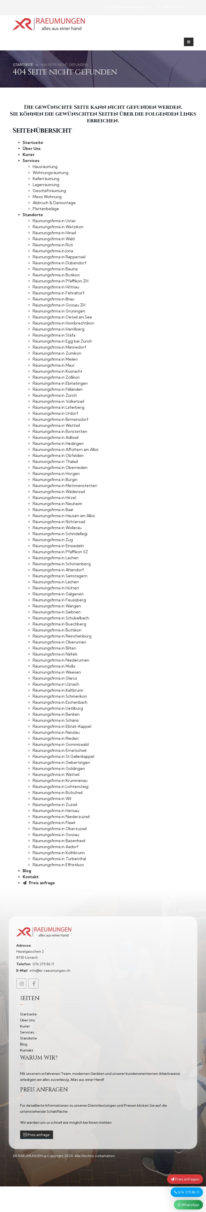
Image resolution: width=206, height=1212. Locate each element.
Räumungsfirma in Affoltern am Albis (65, 449)
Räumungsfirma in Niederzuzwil (61, 816)
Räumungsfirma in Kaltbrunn (58, 690)
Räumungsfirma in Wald (54, 238)
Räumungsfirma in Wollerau (57, 527)
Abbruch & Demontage (54, 202)
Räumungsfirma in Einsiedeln (58, 545)
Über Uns (32, 148)
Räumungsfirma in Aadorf (56, 846)
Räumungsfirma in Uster (54, 220)
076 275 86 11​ (174, 7)
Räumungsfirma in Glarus (55, 678)
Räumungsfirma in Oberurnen (59, 642)
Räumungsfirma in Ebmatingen (60, 383)
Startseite (33, 142)
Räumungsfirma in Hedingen (58, 443)
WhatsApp (190, 1204)
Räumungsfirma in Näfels (55, 654)
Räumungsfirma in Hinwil (54, 232)
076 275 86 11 (188, 1192)
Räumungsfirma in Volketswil (58, 401)
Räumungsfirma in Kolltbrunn (59, 852)
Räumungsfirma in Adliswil (56, 437)
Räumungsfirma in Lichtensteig (60, 786)
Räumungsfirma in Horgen (56, 473)
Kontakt (31, 876)
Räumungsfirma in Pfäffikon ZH (60, 281)
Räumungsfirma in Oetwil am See (62, 317)
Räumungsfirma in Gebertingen (61, 762)
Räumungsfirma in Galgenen (58, 594)
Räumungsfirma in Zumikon (57, 353)
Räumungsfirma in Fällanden (58, 389)
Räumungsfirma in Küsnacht (57, 371)
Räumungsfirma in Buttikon (57, 630)
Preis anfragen (186, 1179)
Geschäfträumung (49, 190)
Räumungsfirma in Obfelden (58, 455)
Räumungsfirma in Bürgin (55, 479)
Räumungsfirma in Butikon (56, 275)
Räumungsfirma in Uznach (56, 684)
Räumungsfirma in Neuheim (57, 503)
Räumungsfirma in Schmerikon (60, 696)
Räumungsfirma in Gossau (56, 834)
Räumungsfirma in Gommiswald (61, 744)
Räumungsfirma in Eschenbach (60, 702)
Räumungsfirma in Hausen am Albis (64, 515)
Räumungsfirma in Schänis (56, 720)
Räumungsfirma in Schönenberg (62, 563)
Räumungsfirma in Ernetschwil (59, 750)
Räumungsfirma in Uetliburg (58, 708)
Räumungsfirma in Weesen (57, 672)
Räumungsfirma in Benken (56, 714)
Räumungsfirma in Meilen (55, 359)
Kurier (29, 154)
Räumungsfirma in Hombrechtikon (63, 323)
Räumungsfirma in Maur (54, 365)
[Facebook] (33, 984)
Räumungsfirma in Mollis (54, 666)
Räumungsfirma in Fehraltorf (58, 293)
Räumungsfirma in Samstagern (60, 576)
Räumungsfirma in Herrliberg (58, 329)
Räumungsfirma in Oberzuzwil (60, 828)
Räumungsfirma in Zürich (55, 395)
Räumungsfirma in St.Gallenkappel (63, 756)
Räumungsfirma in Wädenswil (59, 491)
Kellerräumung (46, 178)
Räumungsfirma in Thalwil (55, 461)
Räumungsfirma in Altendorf (58, 570)
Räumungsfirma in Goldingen (59, 768)
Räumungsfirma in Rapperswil (59, 257)
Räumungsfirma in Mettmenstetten (65, 485)
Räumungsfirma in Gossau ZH (59, 305)
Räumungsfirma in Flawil (54, 822)
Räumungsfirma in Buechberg (59, 624)
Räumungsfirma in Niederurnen (61, 660)
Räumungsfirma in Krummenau (60, 780)
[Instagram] (21, 984)
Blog (27, 870)
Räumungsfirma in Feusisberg (59, 600)
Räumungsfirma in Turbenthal (59, 858)
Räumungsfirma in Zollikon (56, 377)
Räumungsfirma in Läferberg (58, 407)
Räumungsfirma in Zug (53, 539)
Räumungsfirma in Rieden (56, 738)
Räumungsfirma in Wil (52, 798)
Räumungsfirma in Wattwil (56, 774)
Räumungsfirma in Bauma (55, 269)
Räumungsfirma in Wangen (57, 606)
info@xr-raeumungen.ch (129, 7)
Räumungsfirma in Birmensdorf (60, 419)
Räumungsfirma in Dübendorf (59, 263)
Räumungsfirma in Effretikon (58, 864)
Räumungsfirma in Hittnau (56, 287)
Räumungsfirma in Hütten (56, 588)
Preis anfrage (41, 882)
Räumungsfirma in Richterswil (59, 521)
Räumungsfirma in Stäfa (54, 335)
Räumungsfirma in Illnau (53, 299)
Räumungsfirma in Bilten (54, 648)
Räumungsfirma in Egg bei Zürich (62, 341)
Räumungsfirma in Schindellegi (60, 533)
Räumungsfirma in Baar (53, 509)
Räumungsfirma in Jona (53, 251)
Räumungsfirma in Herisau (56, 810)
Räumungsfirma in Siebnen (57, 612)
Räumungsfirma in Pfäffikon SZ (60, 551)
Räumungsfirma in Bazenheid (59, 840)
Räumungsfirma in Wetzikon (58, 226)
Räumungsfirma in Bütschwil (58, 792)
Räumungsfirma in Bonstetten (60, 431)
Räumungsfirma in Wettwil (56, 425)
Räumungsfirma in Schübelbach (61, 618)
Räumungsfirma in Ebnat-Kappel (62, 726)
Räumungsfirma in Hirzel (54, 497)
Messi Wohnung (47, 196)
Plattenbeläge (46, 208)
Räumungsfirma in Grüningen (59, 311)
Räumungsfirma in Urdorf (55, 413)
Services (31, 160)
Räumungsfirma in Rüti (53, 245)
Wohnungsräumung (50, 172)
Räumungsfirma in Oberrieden (60, 467)
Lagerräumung (46, 184)
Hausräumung (45, 166)
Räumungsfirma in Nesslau (56, 732)
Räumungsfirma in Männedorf (59, 347)
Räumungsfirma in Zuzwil (55, 804)
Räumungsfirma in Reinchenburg (62, 636)
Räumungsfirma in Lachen (56, 557)
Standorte (33, 214)
